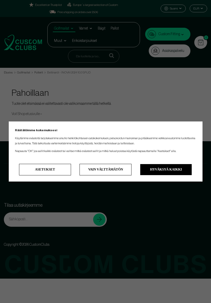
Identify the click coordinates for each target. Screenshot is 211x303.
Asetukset (45, 169)
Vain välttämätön (105, 169)
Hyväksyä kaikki (166, 169)
